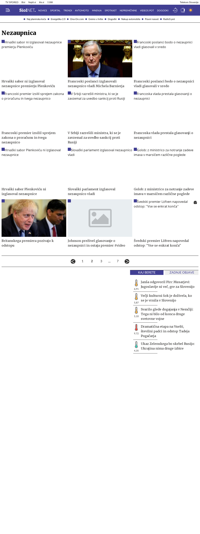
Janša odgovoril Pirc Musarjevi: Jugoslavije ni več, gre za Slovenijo (168, 284)
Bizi (23, 2)
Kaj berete (146, 272)
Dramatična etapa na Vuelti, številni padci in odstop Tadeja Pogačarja (165, 331)
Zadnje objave (182, 272)
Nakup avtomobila (130, 19)
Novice (42, 10)
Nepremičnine (128, 10)
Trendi (67, 10)
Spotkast (111, 10)
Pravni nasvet (152, 19)
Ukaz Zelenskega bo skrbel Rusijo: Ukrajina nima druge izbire (168, 346)
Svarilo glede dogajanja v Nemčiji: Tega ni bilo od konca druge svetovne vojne (167, 314)
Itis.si (41, 2)
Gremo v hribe (95, 19)
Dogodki (112, 19)
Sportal (55, 10)
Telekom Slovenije (189, 2)
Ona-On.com (77, 19)
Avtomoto (82, 10)
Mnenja (97, 10)
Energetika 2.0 (58, 19)
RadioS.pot (169, 19)
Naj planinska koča (36, 19)
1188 (50, 2)
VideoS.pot (147, 10)
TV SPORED (11, 2)
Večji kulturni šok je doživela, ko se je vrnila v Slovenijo (166, 298)
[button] (7, 10)
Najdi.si (32, 2)
